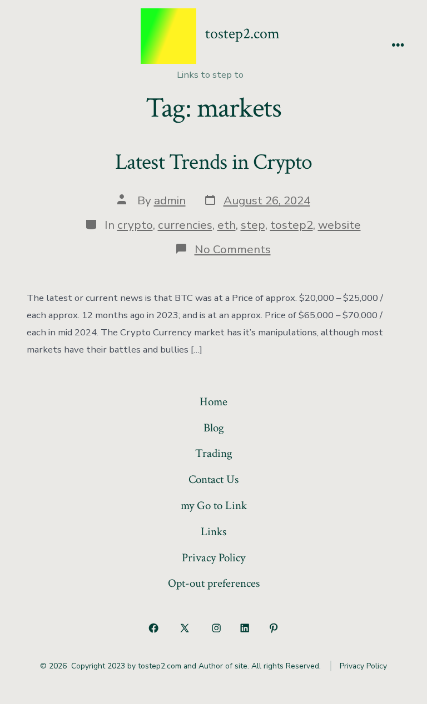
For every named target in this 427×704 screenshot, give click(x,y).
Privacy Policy (213, 557)
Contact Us (213, 479)
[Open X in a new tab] (185, 628)
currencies (185, 225)
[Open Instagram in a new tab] (216, 628)
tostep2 (291, 225)
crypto (135, 225)
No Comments (233, 249)
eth (226, 225)
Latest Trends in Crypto (213, 162)
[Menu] (398, 46)
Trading (213, 453)
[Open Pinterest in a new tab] (273, 628)
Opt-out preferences (214, 583)
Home (213, 401)
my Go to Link (214, 505)
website (339, 225)
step (253, 225)
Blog (213, 427)
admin (170, 200)
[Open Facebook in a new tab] (153, 628)
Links (213, 531)
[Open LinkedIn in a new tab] (245, 628)
